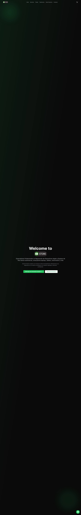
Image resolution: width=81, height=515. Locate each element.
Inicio (28, 2)
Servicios (32, 2)
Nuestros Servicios (51, 271)
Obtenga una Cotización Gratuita (33, 271)
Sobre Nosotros (49, 2)
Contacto (56, 2)
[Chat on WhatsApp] (78, 512)
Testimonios (41, 2)
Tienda (36, 2)
